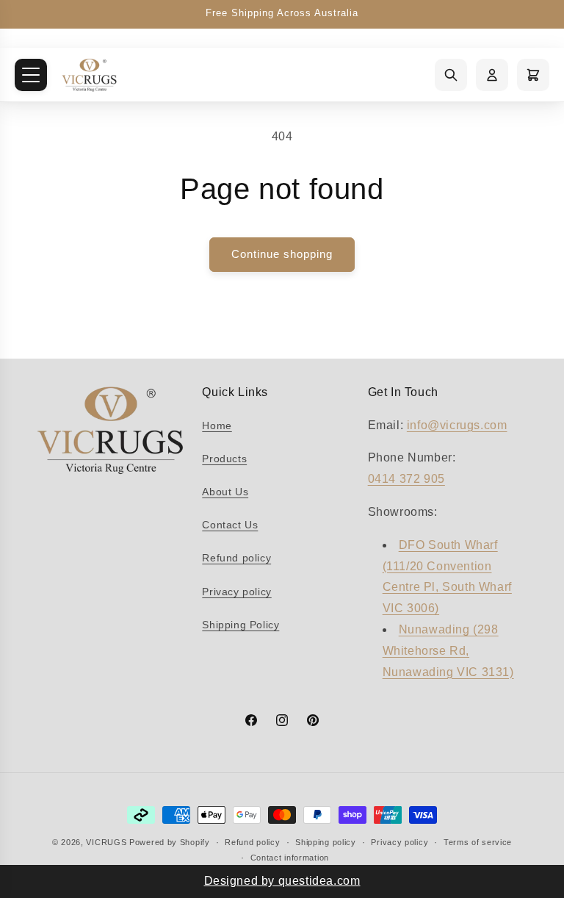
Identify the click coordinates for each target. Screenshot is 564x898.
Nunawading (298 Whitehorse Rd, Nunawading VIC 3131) (448, 650)
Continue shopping (282, 254)
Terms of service (478, 842)
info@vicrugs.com (457, 425)
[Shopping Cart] (533, 75)
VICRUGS (107, 842)
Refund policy (236, 558)
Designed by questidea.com (282, 880)
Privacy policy (236, 591)
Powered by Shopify (169, 842)
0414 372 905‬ (406, 479)
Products (224, 458)
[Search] (451, 75)
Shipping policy (325, 842)
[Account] (492, 75)
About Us (225, 492)
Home (216, 425)
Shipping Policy (240, 625)
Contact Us (230, 525)
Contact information (289, 857)
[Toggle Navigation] (31, 75)
